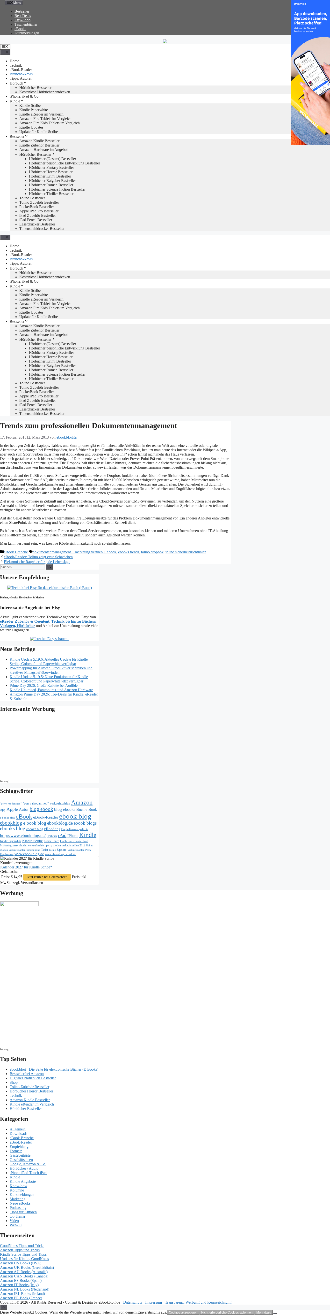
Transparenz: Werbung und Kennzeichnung (198, 1302)
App (3, 810)
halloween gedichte (77, 829)
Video (14, 1221)
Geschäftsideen (21, 1160)
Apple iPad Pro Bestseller (38, 211)
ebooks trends (128, 552)
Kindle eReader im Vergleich (41, 114)
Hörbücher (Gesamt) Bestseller (52, 159)
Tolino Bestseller (32, 198)
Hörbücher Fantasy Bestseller (51, 167)
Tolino (52, 849)
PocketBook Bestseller (36, 207)
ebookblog (11, 823)
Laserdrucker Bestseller (37, 224)
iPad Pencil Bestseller (35, 220)
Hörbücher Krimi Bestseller (50, 176)
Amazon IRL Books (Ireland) (22, 1294)
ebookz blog (34, 829)
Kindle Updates (31, 127)
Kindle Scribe (32, 841)
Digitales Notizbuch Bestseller (33, 1078)
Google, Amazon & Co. (28, 1164)
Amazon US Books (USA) (20, 1263)
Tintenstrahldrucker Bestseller (42, 228)
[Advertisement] (41, 747)
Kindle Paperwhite (33, 110)
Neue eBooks (20, 1203)
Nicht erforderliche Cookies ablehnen (226, 1312)
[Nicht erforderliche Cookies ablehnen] (275, 1313)
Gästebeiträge (20, 1155)
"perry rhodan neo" (11, 803)
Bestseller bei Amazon (27, 1074)
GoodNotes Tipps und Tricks (22, 1246)
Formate (16, 1151)
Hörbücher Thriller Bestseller (51, 194)
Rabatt (89, 845)
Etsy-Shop (22, 20)
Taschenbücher (25, 24)
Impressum (153, 1302)
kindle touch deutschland (74, 841)
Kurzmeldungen (26, 33)
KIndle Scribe (30, 105)
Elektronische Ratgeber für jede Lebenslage (37, 562)
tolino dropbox (152, 552)
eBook (24, 816)
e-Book (91, 809)
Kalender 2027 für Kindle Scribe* (26, 867)
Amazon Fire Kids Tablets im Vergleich (49, 123)
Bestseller (21, 11)
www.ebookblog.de (29, 854)
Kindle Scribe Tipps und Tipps (23, 1254)
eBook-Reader (21, 70)
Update (61, 849)
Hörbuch (16, 83)
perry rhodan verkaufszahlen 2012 (65, 845)
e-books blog (7, 817)
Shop (14, 1082)
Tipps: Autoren (21, 78)
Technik (16, 65)
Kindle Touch (51, 841)
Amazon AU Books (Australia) (24, 1272)
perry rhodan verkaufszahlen (29, 845)
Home (14, 61)
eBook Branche (16, 552)
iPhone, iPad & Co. (24, 96)
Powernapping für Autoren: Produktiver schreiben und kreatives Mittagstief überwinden (51, 670)
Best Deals (22, 16)
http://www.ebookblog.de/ (23, 835)
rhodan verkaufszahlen (13, 849)
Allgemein (18, 1129)
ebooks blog (12, 828)
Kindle (15, 101)
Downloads (18, 1133)
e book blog (34, 823)
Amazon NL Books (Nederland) (24, 1289)
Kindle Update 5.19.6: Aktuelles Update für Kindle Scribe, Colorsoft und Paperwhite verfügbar (49, 661)
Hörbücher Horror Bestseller (50, 172)
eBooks (20, 29)
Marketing (6, 845)
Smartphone (33, 849)
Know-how (18, 1186)
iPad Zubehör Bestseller (37, 215)
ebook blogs (85, 823)
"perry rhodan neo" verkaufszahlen (46, 803)
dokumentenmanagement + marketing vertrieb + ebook (74, 552)
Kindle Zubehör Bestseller (39, 145)
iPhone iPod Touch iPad (28, 1173)
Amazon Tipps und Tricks (20, 1250)
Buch (80, 809)
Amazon (82, 802)
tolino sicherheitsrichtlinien (185, 552)
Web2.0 (16, 1225)
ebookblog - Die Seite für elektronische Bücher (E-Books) (54, 1069)
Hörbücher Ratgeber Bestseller (52, 180)
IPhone (72, 835)
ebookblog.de (60, 823)
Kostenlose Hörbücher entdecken (44, 92)
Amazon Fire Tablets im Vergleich (45, 118)
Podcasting (18, 1208)
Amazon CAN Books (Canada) (24, 1276)
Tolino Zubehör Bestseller (39, 202)
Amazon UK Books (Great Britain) (27, 1267)
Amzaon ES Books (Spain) (21, 1280)
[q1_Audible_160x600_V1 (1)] (19, 905)
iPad (62, 835)
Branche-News (21, 74)
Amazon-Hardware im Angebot (43, 149)
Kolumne (17, 1190)
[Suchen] (49, 566)
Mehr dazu (263, 1312)
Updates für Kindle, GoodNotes (24, 1259)
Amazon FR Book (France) (21, 1298)
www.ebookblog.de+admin (60, 854)
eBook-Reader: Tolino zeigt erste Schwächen (38, 557)
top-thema (17, 1216)
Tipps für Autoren (23, 1212)
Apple (12, 809)
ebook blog (75, 816)
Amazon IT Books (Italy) (19, 1285)
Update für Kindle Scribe (38, 132)
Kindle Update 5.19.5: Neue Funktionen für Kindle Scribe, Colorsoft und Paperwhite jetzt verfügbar (49, 679)
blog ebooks (64, 809)
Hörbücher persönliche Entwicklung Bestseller (64, 163)
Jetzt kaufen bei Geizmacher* (47, 877)
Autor (24, 809)
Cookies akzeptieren (183, 1312)
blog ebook (41, 809)
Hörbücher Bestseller (35, 87)
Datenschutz (132, 1302)
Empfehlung (19, 1147)
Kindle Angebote (23, 1181)
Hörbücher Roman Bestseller (51, 185)
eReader (51, 829)
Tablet (44, 849)
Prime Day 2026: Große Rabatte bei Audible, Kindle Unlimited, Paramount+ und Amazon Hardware (51, 687)
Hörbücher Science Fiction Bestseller (57, 189)
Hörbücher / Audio (24, 1168)
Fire (63, 829)
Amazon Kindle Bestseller (39, 141)
